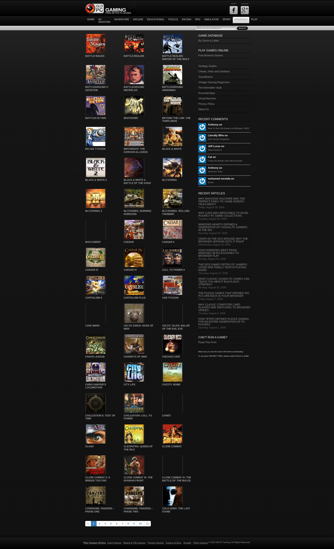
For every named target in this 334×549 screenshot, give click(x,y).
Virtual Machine (207, 98)
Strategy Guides (207, 66)
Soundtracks (205, 76)
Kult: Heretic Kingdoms (218, 139)
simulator (211, 19)
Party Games (200, 542)
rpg (197, 19)
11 (147, 523)
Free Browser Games (210, 55)
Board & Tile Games (135, 542)
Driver (211, 182)
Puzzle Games (156, 542)
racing (186, 19)
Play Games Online (95, 542)
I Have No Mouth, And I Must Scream (225, 161)
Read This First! (207, 342)
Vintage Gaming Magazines (214, 82)
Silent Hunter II (215, 150)
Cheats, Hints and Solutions (214, 71)
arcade (138, 19)
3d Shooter (104, 20)
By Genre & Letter (208, 40)
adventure (121, 19)
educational (156, 19)
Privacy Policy (206, 103)
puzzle (173, 19)
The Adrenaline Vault (209, 87)
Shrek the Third (215, 171)
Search (242, 28)
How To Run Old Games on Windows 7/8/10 (228, 128)
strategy (241, 19)
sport (226, 19)
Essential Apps (206, 93)
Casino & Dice (173, 542)
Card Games (114, 542)
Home (90, 19)
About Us (203, 109)
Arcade (187, 542)
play (254, 19)
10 (140, 523)
